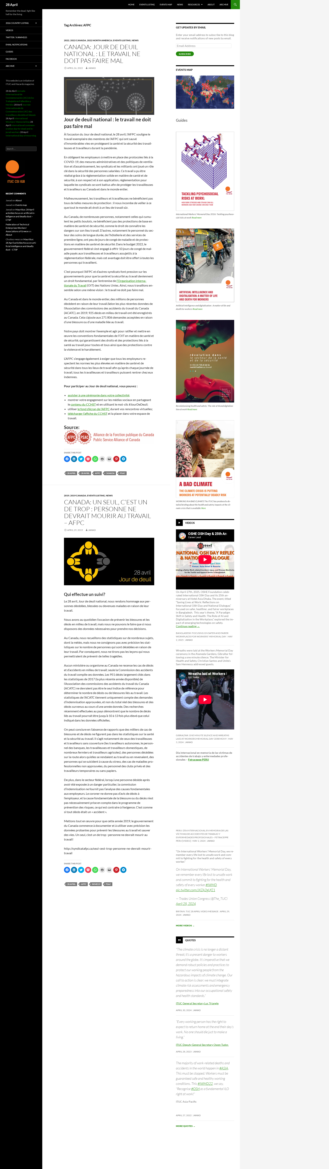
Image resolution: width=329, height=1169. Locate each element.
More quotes (185, 1126)
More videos (185, 925)
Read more (197, 217)
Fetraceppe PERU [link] (198, 759)
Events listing (147, 4)
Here (203, 508)
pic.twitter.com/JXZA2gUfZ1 (195, 890)
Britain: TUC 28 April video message (197, 911)
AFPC (97, 473)
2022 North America (99, 40)
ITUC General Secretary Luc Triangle (197, 1003)
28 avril (85, 473)
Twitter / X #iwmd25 (16, 37)
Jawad (92, 68)
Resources (194, 4)
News (180, 4)
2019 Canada (78, 495)
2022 (66, 40)
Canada (110, 473)
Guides (9, 51)
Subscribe (185, 53)
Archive (224, 4)
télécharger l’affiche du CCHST (87, 413)
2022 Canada (78, 40)
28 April (12, 4)
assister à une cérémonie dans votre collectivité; (99, 395)
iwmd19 (96, 884)
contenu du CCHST (83, 404)
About (211, 4)
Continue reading (188, 626)
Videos (190, 522)
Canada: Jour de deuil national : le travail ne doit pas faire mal (102, 53)
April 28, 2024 (186, 904)
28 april (71, 473)
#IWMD (211, 885)
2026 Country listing (17, 23)
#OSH (195, 1089)
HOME (131, 4)
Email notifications (16, 44)
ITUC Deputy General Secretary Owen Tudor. (202, 1044)
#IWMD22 (205, 1083)
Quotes (190, 940)
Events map (166, 4)
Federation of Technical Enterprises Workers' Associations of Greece (17, 228)
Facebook (11, 59)
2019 (66, 495)
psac (122, 473)
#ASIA (223, 1068)
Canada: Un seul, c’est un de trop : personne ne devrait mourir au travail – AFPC (107, 512)
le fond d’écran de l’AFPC (93, 409)
